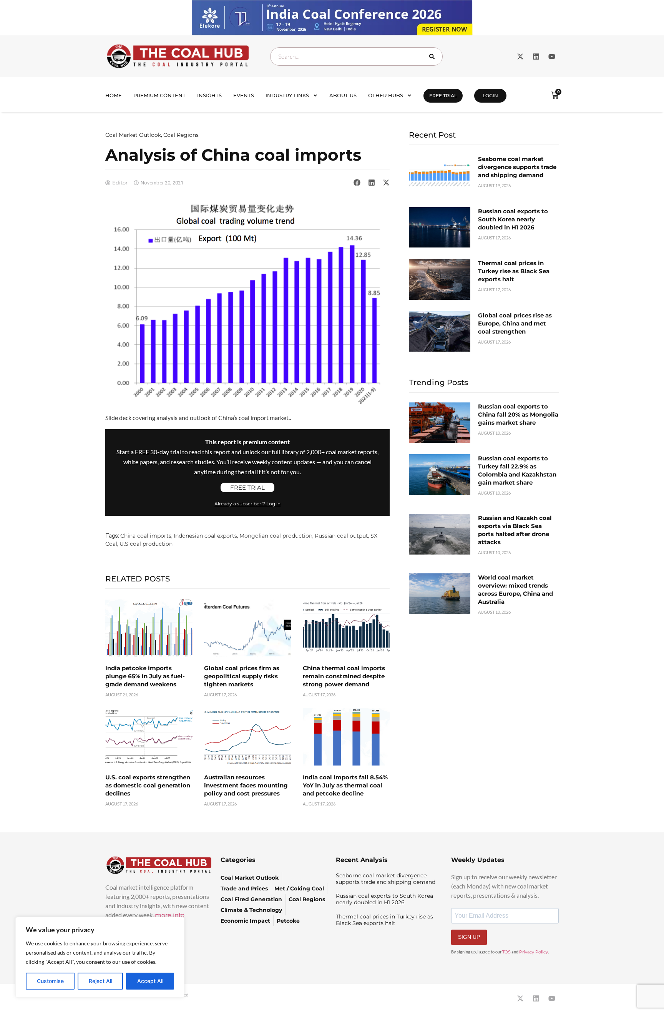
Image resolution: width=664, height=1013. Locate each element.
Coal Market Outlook (133, 134)
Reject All (100, 981)
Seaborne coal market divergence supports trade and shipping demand (517, 167)
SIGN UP (469, 937)
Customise (50, 981)
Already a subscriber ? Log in (247, 503)
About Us (343, 95)
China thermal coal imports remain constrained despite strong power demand (344, 676)
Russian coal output (341, 535)
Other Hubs (385, 95)
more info (169, 915)
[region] (99, 957)
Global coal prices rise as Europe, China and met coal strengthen (515, 323)
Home (113, 95)
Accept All (150, 981)
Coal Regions (181, 134)
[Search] (433, 56)
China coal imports (145, 535)
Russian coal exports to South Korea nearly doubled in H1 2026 (513, 219)
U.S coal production (146, 543)
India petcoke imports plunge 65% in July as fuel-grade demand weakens (145, 676)
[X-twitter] (520, 56)
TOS (506, 952)
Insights (209, 95)
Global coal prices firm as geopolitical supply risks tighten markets (241, 676)
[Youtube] (552, 56)
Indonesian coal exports (205, 535)
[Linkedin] (536, 56)
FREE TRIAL (443, 95)
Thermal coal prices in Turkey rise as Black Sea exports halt (513, 271)
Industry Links (287, 95)
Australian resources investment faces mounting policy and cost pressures (246, 785)
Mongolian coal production (275, 535)
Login (490, 95)
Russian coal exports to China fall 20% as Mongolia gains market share (518, 414)
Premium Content (159, 95)
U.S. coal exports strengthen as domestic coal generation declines (147, 785)
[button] (357, 182)
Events (243, 95)
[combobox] (356, 56)
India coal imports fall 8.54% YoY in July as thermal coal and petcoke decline (345, 785)
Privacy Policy (533, 952)
